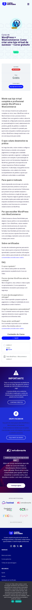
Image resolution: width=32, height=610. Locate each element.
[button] (16, 402)
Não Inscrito (16, 69)
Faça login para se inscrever (16, 86)
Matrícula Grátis (6, 555)
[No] (30, 595)
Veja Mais (18, 601)
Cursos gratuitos (6, 559)
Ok (12, 601)
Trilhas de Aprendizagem (9, 563)
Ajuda (3, 572)
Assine (3, 576)
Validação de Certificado (9, 580)
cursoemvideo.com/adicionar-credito (13, 257)
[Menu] (28, 4)
